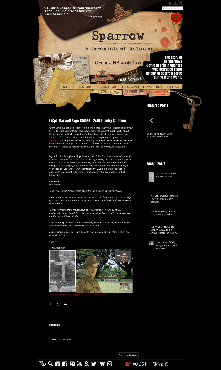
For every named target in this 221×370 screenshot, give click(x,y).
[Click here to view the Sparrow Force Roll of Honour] (176, 19)
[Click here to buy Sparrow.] (101, 364)
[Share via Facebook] (50, 304)
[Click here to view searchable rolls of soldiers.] (180, 3)
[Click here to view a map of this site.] (175, 3)
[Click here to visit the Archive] (159, 92)
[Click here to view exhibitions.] (135, 93)
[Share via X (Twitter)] (58, 304)
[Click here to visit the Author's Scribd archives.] (86, 363)
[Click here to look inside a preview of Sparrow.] (50, 363)
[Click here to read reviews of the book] (102, 77)
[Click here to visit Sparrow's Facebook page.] (64, 363)
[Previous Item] (151, 120)
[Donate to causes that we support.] (128, 365)
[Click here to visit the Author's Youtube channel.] (79, 363)
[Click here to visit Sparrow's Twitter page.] (93, 363)
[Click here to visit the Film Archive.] (130, 81)
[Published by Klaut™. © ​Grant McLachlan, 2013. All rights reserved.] (166, 364)
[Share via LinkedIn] (65, 304)
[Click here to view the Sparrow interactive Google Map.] (72, 363)
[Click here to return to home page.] (170, 3)
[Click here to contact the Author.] (109, 363)
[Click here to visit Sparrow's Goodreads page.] (57, 363)
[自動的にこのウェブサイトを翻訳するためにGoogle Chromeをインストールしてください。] (42, 363)
